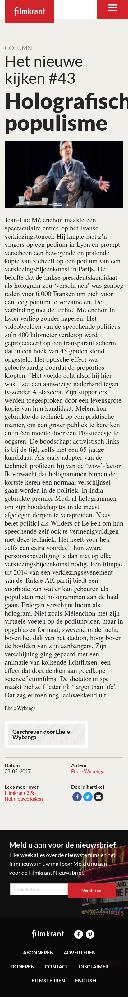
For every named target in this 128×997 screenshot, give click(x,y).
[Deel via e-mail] (98, 796)
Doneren (22, 966)
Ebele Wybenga (87, 771)
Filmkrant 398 (20, 793)
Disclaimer (93, 966)
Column (18, 48)
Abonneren (38, 952)
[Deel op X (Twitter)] (88, 796)
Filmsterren (48, 980)
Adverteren (80, 952)
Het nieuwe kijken (24, 798)
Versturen (91, 890)
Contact (57, 966)
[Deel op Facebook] (77, 796)
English (85, 980)
